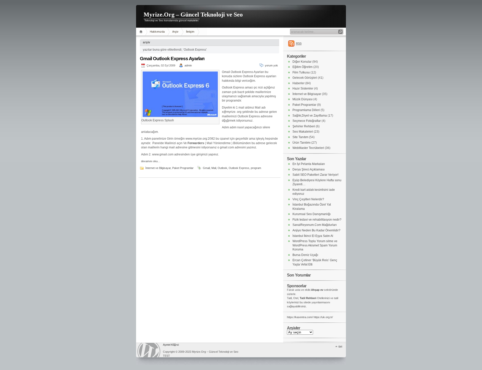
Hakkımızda (157, 31)
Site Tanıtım (300, 137)
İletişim (190, 31)
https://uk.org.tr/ (323, 317)
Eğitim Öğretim (302, 67)
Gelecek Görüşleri (304, 77)
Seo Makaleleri (302, 131)
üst (340, 346)
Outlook (222, 167)
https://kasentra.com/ (300, 317)
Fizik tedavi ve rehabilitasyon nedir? (316, 219)
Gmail (206, 167)
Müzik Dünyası (302, 99)
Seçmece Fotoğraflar (306, 121)
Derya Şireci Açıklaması (308, 169)
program (256, 167)
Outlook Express (239, 167)
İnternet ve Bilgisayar (158, 167)
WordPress (148, 350)
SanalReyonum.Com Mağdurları (314, 225)
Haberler (298, 83)
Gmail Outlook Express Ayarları (172, 58)
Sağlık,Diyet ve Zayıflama (309, 115)
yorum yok (271, 65)
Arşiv (175, 31)
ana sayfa (141, 32)
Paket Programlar (183, 167)
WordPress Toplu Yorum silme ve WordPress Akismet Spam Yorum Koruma (314, 245)
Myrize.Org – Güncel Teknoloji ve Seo (193, 14)
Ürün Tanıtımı (301, 142)
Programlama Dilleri (306, 110)
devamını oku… (150, 161)
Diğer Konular (302, 61)
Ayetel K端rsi (171, 344)
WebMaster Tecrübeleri (308, 148)
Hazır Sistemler (302, 88)
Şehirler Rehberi (303, 126)
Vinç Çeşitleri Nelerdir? (308, 199)
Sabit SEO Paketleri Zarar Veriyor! (315, 174)
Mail (213, 167)
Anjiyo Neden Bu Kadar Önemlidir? (316, 230)
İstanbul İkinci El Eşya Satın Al (312, 236)
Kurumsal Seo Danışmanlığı (311, 214)
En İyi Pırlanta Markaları (308, 164)
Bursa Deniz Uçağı (305, 255)
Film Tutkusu (301, 72)
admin (188, 65)
